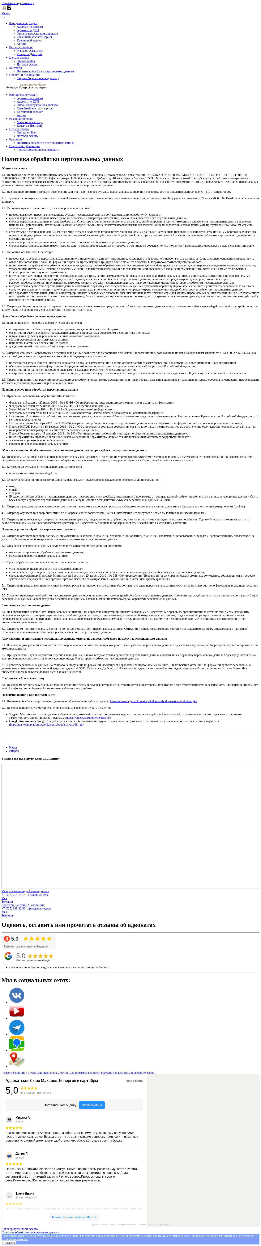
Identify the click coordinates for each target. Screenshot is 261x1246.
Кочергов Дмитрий (29, 54)
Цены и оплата (19, 57)
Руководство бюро (21, 47)
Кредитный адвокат (30, 40)
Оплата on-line (26, 61)
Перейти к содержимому (18, 3)
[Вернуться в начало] (7, 9)
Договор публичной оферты (20, 1229)
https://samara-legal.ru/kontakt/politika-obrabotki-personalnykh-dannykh (153, 701)
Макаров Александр (30, 50)
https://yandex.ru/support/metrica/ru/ (88, 717)
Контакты (15, 68)
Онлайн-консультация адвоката (37, 33)
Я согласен (9, 1242)
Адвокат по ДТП (28, 30)
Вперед (14, 750)
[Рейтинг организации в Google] (29, 948)
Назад (13, 747)
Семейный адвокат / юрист (34, 37)
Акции (21, 43)
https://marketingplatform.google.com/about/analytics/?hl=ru (46, 724)
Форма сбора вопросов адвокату (38, 78)
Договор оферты (27, 64)
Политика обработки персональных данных (45, 71)
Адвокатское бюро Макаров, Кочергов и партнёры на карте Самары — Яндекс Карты (130, 1225)
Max (4, 898)
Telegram (7, 901)
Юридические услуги (23, 23)
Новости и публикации (24, 74)
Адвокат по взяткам (30, 26)
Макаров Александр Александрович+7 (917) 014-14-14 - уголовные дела (25, 893)
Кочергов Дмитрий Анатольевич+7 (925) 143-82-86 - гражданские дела (26, 906)
